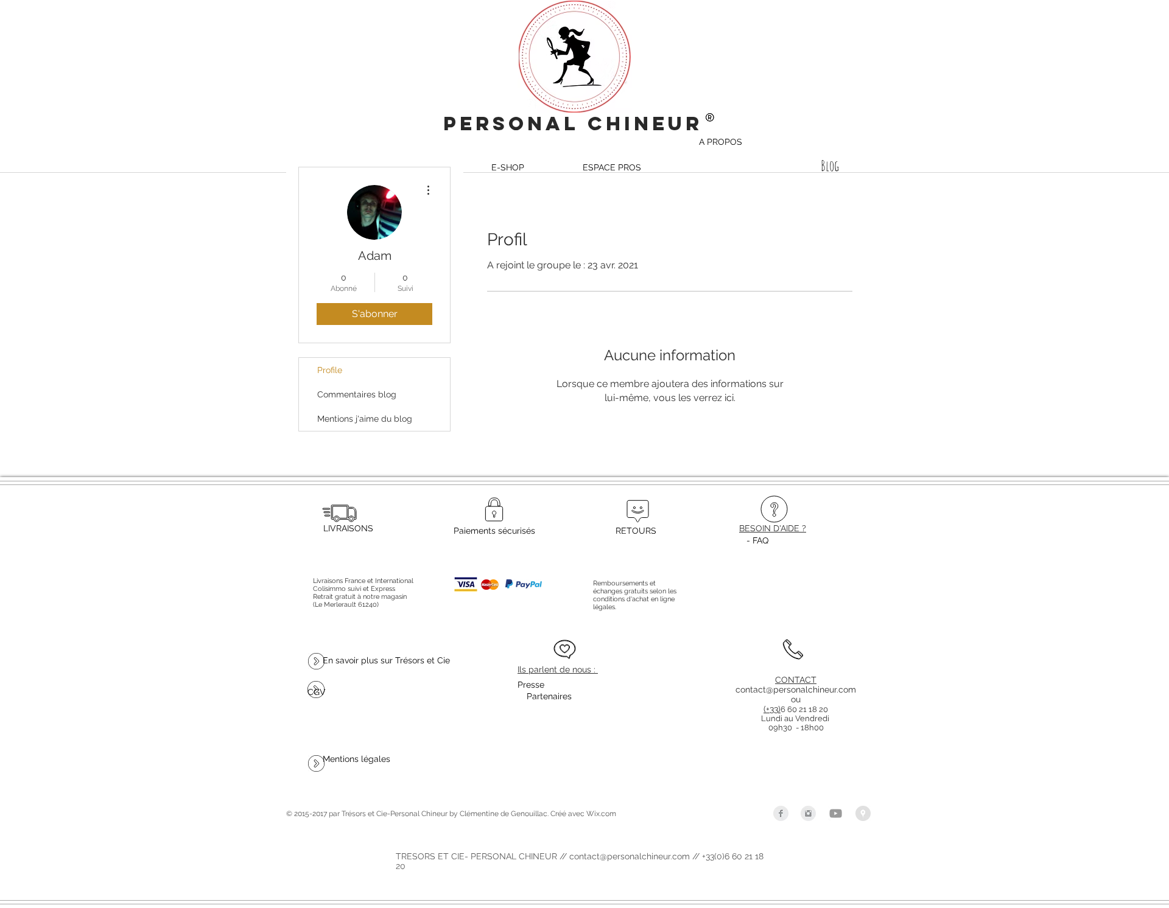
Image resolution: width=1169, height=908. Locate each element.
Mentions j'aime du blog (364, 419)
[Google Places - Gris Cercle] (863, 813)
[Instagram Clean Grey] (808, 813)
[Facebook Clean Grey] (780, 813)
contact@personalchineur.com (795, 689)
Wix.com (601, 813)
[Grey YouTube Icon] (835, 813)
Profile (329, 370)
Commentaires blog (356, 394)
